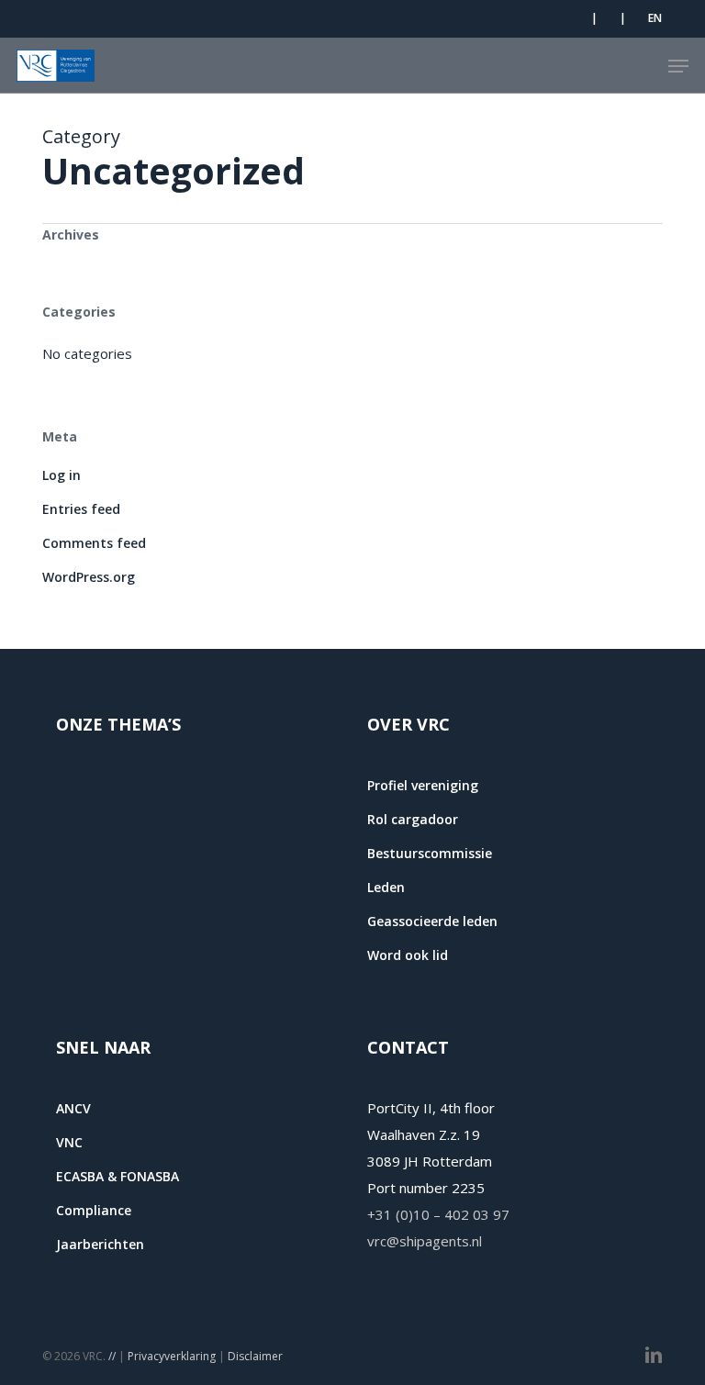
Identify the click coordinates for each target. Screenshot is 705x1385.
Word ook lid (407, 955)
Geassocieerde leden (432, 921)
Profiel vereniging (422, 785)
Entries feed (81, 509)
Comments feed (94, 543)
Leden (386, 887)
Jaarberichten (100, 1244)
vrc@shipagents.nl (424, 1241)
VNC (69, 1142)
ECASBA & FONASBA (117, 1176)
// (112, 1356)
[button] (678, 66)
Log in (61, 475)
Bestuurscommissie (429, 853)
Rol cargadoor (412, 819)
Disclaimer (255, 1356)
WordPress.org (88, 577)
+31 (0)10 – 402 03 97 (438, 1214)
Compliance (93, 1210)
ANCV (73, 1108)
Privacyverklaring (172, 1356)
